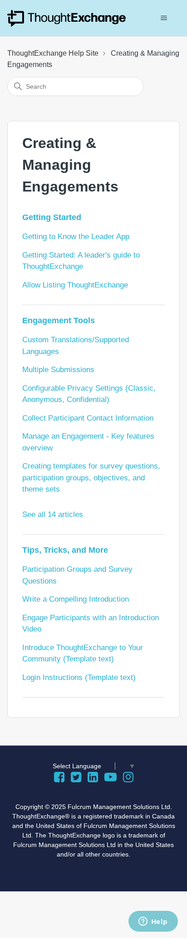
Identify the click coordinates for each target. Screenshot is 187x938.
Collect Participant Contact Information (87, 418)
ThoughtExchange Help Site (52, 53)
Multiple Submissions (58, 369)
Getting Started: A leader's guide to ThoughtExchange (81, 261)
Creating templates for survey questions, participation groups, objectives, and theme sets (91, 477)
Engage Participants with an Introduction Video (90, 623)
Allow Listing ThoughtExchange (75, 285)
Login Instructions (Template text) (79, 677)
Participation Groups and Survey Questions (77, 575)
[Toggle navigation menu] (164, 18)
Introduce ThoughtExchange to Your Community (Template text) (82, 653)
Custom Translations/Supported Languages (75, 345)
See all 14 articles (52, 514)
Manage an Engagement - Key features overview (88, 442)
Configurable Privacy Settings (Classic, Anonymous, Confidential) (89, 394)
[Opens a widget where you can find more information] (153, 922)
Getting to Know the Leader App (75, 236)
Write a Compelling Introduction (75, 599)
